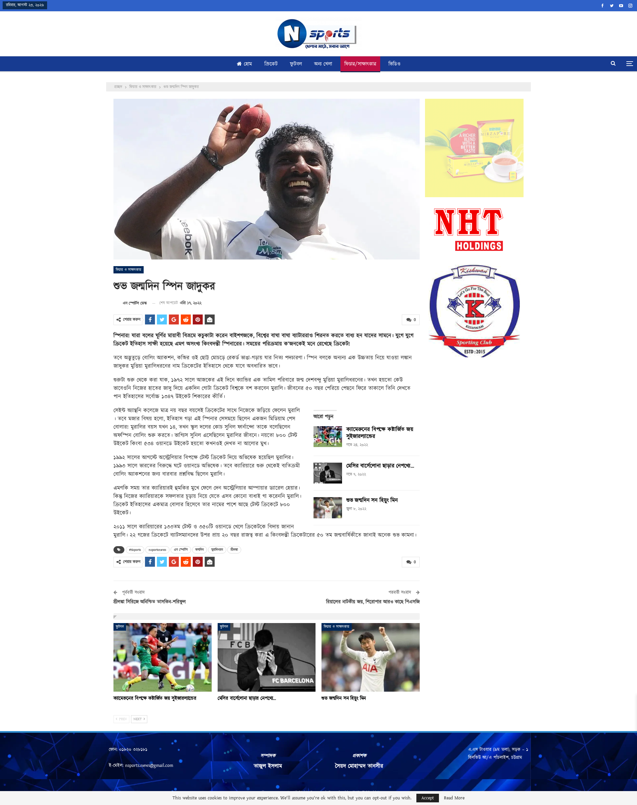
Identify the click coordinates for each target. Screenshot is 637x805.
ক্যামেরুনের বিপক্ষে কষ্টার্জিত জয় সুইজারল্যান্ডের (379, 433)
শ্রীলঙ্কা (234, 549)
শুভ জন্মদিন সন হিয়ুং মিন (372, 500)
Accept (427, 798)
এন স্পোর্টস (181, 549)
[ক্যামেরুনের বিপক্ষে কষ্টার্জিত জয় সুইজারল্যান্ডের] (328, 436)
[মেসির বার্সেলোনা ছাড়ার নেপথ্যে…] (328, 473)
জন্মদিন (199, 549)
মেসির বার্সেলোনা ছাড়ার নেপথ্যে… (380, 466)
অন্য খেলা (323, 64)
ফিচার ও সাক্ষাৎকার (128, 269)
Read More (454, 798)
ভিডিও (394, 64)
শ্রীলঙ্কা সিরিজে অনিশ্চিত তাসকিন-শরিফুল (149, 602)
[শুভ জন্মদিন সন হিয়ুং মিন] (328, 507)
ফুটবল (296, 64)
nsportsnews (157, 549)
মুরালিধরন (217, 549)
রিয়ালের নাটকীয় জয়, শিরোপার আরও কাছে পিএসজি (373, 602)
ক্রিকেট (271, 64)
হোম (248, 64)
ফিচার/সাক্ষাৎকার (360, 64)
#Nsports (135, 549)
